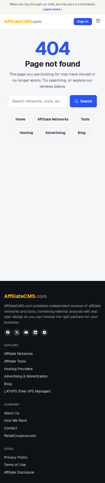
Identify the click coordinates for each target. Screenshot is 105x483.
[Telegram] (44, 332)
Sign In (82, 21)
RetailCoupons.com (20, 435)
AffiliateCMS (23, 21)
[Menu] (98, 21)
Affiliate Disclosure (19, 472)
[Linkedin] (35, 332)
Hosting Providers (18, 369)
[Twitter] (16, 332)
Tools (85, 119)
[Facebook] (7, 332)
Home (20, 119)
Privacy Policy (16, 457)
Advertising (55, 132)
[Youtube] (26, 332)
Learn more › (52, 9)
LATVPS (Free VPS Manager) (27, 391)
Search (86, 101)
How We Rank (15, 420)
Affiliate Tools (15, 361)
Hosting (26, 132)
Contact (10, 428)
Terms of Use (15, 464)
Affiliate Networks (53, 119)
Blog (82, 132)
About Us (11, 413)
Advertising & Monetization (26, 376)
